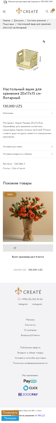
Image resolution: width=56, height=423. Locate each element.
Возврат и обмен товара (30, 353)
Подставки (8, 24)
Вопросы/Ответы (30, 335)
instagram (37, 304)
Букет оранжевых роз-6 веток (28, 257)
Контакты (30, 325)
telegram (23, 304)
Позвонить (10, 412)
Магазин (30, 320)
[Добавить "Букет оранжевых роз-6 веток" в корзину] (15, 248)
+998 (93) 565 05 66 (32, 299)
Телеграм (10, 418)
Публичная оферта (30, 348)
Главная (6, 21)
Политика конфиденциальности (30, 363)
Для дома (19, 21)
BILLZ (41, 415)
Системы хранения (36, 21)
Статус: (7, 168)
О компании (30, 330)
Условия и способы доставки (30, 358)
